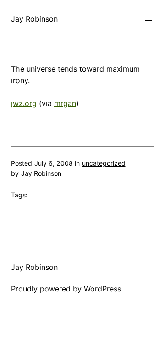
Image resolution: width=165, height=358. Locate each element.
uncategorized (104, 163)
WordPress (102, 288)
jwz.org (24, 103)
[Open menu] (148, 18)
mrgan (65, 103)
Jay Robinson (34, 18)
